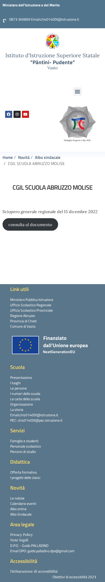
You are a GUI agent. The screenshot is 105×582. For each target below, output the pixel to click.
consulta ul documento (30, 224)
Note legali (19, 540)
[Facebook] (8, 114)
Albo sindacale (47, 157)
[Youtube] (25, 114)
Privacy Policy (21, 534)
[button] (77, 91)
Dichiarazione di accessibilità (34, 571)
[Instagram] (17, 114)
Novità (24, 157)
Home (8, 157)
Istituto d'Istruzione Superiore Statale (52, 55)
